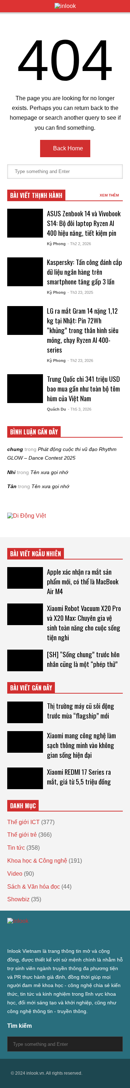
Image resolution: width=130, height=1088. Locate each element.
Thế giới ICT (23, 822)
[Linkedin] (88, 936)
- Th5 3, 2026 (79, 409)
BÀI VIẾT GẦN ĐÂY (31, 688)
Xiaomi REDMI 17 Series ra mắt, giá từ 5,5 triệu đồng (79, 776)
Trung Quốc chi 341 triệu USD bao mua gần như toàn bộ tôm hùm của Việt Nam (83, 388)
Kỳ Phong (56, 244)
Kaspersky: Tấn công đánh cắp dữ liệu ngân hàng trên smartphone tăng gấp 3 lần (84, 271)
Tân (12, 486)
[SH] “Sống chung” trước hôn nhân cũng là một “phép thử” (83, 659)
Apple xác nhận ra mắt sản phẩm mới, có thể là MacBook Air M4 (82, 581)
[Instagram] (49, 936)
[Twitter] (10, 936)
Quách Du (56, 409)
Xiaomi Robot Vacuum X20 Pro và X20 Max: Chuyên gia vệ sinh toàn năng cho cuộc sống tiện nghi (84, 622)
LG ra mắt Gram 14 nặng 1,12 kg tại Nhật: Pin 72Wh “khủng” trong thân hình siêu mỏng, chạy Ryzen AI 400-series (82, 330)
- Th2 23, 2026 (80, 360)
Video (14, 874)
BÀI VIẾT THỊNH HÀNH (36, 195)
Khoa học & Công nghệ (37, 861)
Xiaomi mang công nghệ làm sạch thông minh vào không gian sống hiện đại (81, 745)
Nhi (11, 472)
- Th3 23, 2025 (80, 292)
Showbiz (18, 899)
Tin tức (16, 848)
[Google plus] (36, 936)
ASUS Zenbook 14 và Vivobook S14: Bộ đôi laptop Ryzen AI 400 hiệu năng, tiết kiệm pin (84, 223)
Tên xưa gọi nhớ (49, 472)
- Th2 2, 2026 (79, 244)
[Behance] (62, 936)
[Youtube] (75, 936)
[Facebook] (23, 936)
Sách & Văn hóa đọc (33, 887)
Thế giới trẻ (22, 835)
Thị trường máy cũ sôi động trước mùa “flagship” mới (80, 710)
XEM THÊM (110, 195)
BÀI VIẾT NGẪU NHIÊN (35, 553)
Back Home (67, 148)
